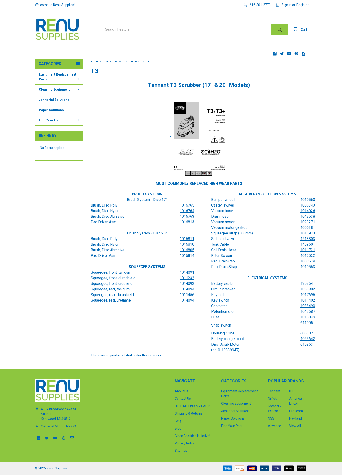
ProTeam (296, 411)
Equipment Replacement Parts (57, 76)
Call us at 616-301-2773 (58, 426)
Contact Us (183, 398)
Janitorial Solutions (54, 100)
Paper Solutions (51, 110)
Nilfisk (272, 398)
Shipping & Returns (189, 413)
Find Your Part (50, 120)
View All (295, 426)
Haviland (295, 418)
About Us (181, 391)
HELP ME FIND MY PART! (192, 406)
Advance (274, 426)
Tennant (274, 391)
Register (302, 5)
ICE (291, 391)
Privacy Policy (185, 443)
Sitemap (181, 450)
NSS (271, 418)
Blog (178, 428)
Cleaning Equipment (54, 89)
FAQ (178, 421)
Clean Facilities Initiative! (192, 436)
